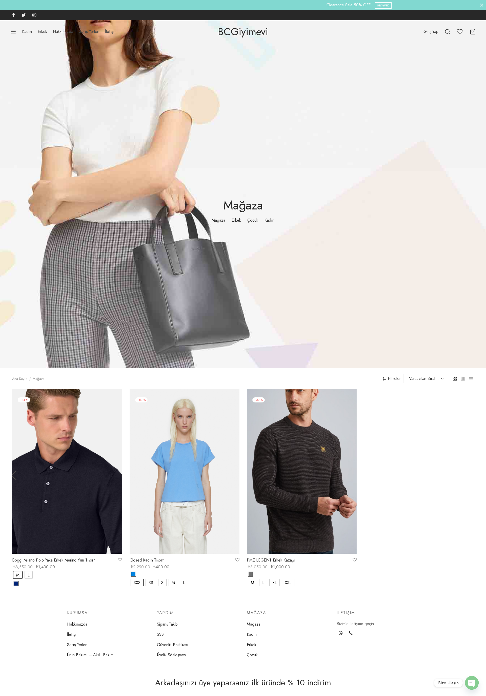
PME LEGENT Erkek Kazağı (271, 560)
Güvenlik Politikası (172, 645)
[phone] (351, 633)
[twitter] (23, 15)
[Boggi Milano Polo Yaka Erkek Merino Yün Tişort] (67, 471)
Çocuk (252, 220)
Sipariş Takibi (167, 624)
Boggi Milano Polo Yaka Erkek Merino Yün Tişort (53, 560)
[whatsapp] (341, 633)
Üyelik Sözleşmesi (172, 655)
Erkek (42, 31)
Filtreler (394, 378)
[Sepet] (473, 32)
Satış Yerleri (89, 31)
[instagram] (34, 15)
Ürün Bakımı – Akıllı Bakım (90, 655)
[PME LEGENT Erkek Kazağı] (302, 471)
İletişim (110, 31)
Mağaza (218, 220)
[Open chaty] (472, 683)
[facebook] (13, 15)
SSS (160, 634)
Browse (265, 5)
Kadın (27, 31)
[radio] (18, 575)
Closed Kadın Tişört (147, 560)
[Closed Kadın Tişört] (184, 471)
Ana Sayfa (19, 378)
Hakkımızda (63, 31)
